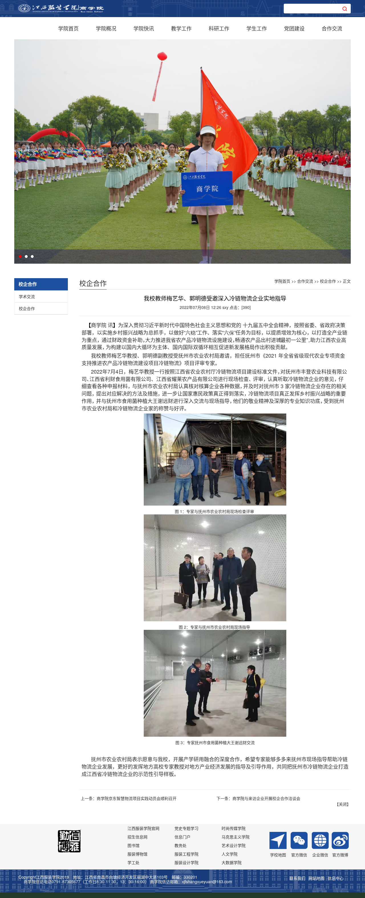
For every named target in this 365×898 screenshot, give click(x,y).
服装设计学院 (186, 862)
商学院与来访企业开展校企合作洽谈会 (266, 798)
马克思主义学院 (236, 837)
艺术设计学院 (234, 845)
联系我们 (297, 878)
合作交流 (332, 28)
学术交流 (27, 296)
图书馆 (133, 845)
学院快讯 (143, 28)
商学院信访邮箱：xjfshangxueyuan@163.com (191, 881)
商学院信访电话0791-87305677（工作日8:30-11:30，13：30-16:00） (86, 881)
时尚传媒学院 (234, 828)
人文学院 (230, 854)
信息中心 (336, 878)
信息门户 (182, 837)
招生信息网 (137, 837)
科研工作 (219, 28)
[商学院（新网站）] (61, 8)
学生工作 (256, 28)
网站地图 (317, 878)
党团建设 (294, 28)
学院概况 (106, 28)
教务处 (180, 845)
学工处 (133, 862)
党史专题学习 (186, 828)
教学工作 (181, 28)
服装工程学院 (186, 854)
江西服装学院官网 (143, 828)
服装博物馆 (137, 854)
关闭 (343, 804)
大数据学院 (232, 862)
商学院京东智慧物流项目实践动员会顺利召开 (137, 798)
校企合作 (27, 308)
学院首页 (68, 28)
